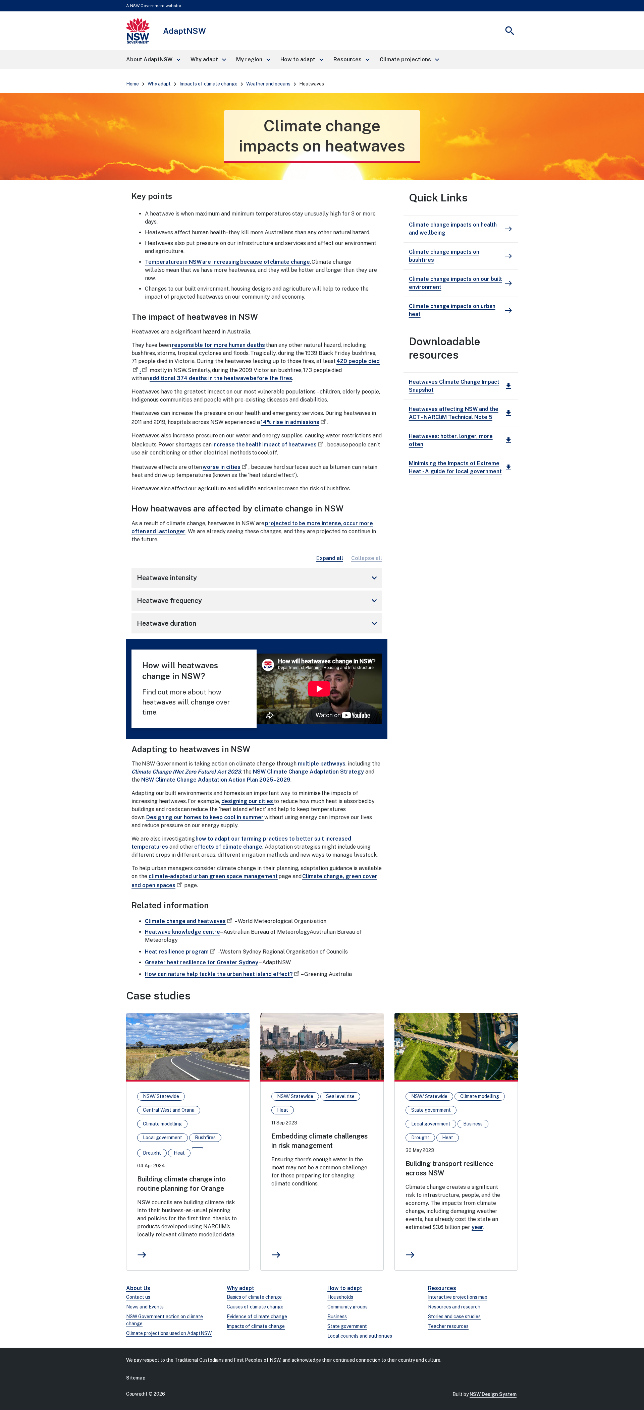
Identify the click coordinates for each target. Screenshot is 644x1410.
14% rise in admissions (290, 422)
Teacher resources (448, 1326)
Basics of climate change (254, 1297)
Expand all (329, 558)
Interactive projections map (457, 1297)
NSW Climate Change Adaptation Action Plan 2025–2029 (215, 780)
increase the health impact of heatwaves (264, 444)
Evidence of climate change (257, 1316)
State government (347, 1326)
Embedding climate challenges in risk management (319, 1141)
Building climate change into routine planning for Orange (181, 1183)
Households (340, 1297)
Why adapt (159, 83)
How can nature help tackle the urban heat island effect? (219, 974)
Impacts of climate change (208, 83)
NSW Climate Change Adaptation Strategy (308, 772)
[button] (153, 59)
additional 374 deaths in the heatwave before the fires (221, 378)
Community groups (347, 1306)
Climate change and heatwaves (185, 921)
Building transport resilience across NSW (449, 1168)
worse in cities (221, 467)
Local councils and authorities (359, 1336)
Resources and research (454, 1306)
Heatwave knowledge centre (182, 932)
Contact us (138, 1297)
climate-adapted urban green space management (213, 876)
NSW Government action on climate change (164, 1320)
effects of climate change (228, 847)
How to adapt (344, 1288)
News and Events (145, 1306)
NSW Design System (493, 1394)
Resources (442, 1288)
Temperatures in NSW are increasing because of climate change (227, 262)
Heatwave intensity (258, 578)
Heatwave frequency (258, 601)
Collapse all (366, 558)
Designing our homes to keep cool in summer (205, 817)
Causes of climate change (255, 1306)
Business (337, 1316)
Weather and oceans (268, 83)
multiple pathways (321, 763)
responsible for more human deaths (218, 345)
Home (132, 83)
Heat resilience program (177, 951)
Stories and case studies (454, 1316)
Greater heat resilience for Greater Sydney (201, 962)
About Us (138, 1288)
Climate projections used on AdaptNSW (169, 1333)
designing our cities (247, 801)
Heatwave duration (258, 623)
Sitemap (136, 1378)
